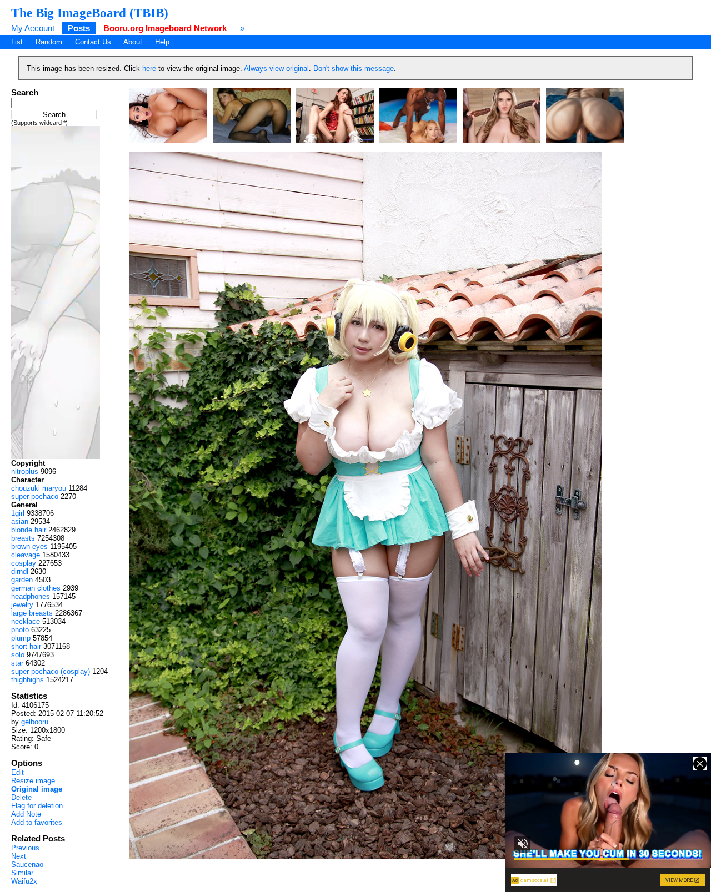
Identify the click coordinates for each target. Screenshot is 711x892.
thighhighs (27, 680)
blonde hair (28, 530)
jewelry (22, 605)
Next (18, 856)
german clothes (36, 588)
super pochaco (34, 496)
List (17, 42)
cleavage (25, 555)
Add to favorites (36, 822)
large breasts (32, 613)
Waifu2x (24, 881)
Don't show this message (353, 68)
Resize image (33, 781)
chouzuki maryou (38, 488)
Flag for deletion (37, 806)
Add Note (26, 814)
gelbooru (34, 722)
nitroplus (24, 471)
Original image (36, 789)
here (149, 68)
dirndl (19, 571)
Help (162, 42)
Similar (22, 873)
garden (22, 580)
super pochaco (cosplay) (50, 671)
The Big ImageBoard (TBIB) (89, 13)
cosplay (23, 563)
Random (49, 42)
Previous (25, 848)
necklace (25, 621)
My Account (32, 28)
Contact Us (93, 42)
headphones (30, 596)
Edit (17, 772)
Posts (79, 28)
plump (21, 638)
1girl (17, 513)
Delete (21, 797)
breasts (23, 538)
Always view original (276, 68)
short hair (26, 646)
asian (19, 521)
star (17, 663)
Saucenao (27, 864)
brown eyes (29, 546)
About (132, 42)
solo (17, 655)
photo (20, 630)
